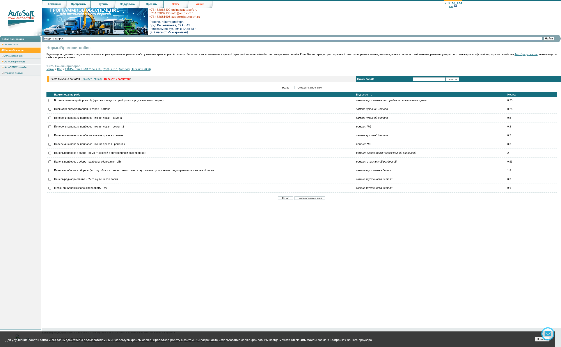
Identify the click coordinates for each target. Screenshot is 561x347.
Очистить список (92, 79)
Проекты (151, 4)
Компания (54, 4)
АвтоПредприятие (526, 54)
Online (176, 4)
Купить (103, 4)
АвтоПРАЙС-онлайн (15, 67)
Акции (200, 4)
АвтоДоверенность (14, 61)
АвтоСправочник (13, 56)
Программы (78, 4)
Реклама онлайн (13, 73)
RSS (451, 6)
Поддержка (127, 4)
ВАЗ (59, 69)
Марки (50, 69)
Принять (542, 339)
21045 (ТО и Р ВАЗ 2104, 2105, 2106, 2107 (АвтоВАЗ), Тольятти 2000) (108, 69)
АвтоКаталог (11, 44)
